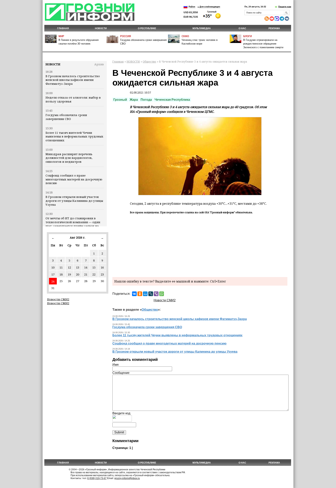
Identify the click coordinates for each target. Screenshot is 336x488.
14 (85, 267)
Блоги (247, 36)
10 (52, 267)
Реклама (274, 28)
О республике (147, 28)
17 (52, 274)
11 (61, 267)
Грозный (120, 99)
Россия (125, 36)
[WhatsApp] (161, 293)
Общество (149, 61)
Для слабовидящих (210, 6)
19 (69, 274)
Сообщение (121, 372)
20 (77, 274)
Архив (99, 64)
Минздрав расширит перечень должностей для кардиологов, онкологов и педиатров (69, 158)
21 (85, 274)
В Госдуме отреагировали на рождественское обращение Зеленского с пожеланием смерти (263, 43)
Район (192, 6)
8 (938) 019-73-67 (97, 478)
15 (93, 267)
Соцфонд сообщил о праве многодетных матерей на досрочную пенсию (74, 179)
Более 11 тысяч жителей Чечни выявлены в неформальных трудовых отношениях (74, 136)
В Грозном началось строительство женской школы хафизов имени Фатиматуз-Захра (73, 80)
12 (69, 267)
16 (102, 267)
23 (102, 274)
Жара (134, 99)
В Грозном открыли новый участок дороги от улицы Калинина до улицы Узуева (74, 200)
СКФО (185, 36)
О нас (242, 28)
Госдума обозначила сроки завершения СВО (66, 117)
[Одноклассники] (139, 293)
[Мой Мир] (145, 293)
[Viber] (156, 293)
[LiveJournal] (150, 293)
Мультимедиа (201, 28)
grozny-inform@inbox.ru (127, 478)
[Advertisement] (199, 245)
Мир (61, 36)
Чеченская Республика (172, 99)
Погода (146, 99)
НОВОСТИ (101, 28)
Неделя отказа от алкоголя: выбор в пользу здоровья (73, 99)
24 (52, 281)
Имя (115, 364)
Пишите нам (284, 6)
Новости (53, 64)
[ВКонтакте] (134, 293)
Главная (63, 28)
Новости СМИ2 (58, 299)
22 (93, 274)
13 (77, 267)
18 (61, 274)
